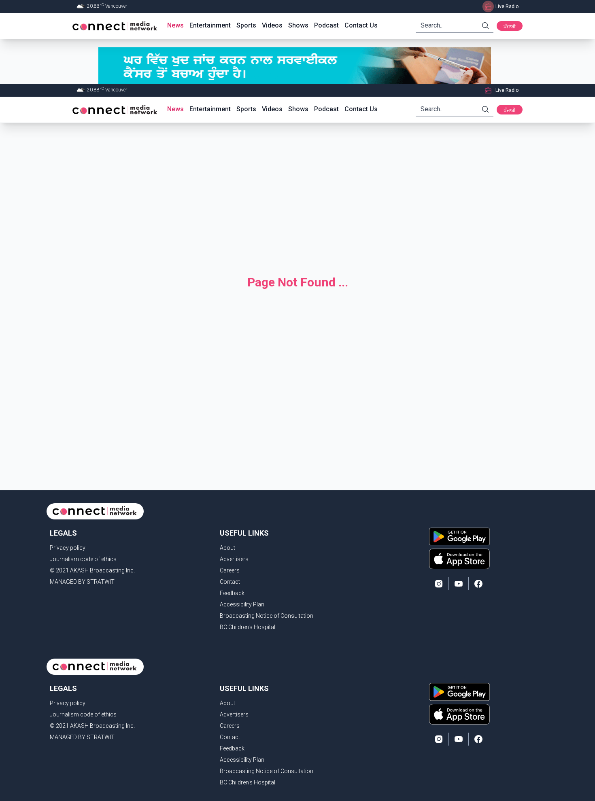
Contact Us (361, 25)
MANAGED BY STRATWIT (82, 581)
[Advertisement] (297, 192)
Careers (230, 570)
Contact (230, 581)
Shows (298, 25)
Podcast (326, 25)
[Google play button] (459, 536)
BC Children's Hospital (247, 627)
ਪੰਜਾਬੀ (510, 27)
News (175, 25)
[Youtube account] (458, 583)
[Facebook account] (478, 583)
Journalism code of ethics (83, 559)
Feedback (232, 593)
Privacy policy (67, 548)
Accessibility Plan (242, 604)
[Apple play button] (459, 559)
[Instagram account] (438, 583)
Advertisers (234, 559)
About (227, 548)
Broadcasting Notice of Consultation (266, 615)
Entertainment (210, 25)
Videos (272, 25)
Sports (246, 25)
